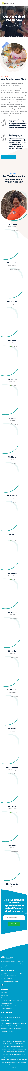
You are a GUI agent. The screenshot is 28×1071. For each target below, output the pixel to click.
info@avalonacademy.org (11, 981)
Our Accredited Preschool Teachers (11, 1000)
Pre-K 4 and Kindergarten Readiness (11, 1026)
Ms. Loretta (12, 263)
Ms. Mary (12, 340)
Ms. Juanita (12, 302)
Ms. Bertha (12, 379)
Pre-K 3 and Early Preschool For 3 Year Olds (13, 1023)
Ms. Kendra (12, 729)
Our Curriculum (5, 998)
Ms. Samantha (12, 767)
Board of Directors (6, 1003)
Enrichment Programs (7, 1031)
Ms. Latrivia (12, 496)
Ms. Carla (12, 651)
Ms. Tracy (12, 806)
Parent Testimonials (6, 1008)
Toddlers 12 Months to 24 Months (10, 1018)
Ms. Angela (12, 224)
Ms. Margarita (12, 884)
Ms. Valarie (12, 573)
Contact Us (4, 995)
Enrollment (4, 992)
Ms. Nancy (12, 845)
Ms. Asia (12, 535)
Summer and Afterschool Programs (11, 1028)
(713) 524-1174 (8, 978)
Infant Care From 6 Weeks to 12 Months (12, 1015)
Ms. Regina (12, 612)
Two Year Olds (5, 1020)
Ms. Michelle (12, 690)
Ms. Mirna (12, 457)
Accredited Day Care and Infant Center (12, 1006)
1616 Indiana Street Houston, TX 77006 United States (13, 975)
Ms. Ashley (12, 418)
